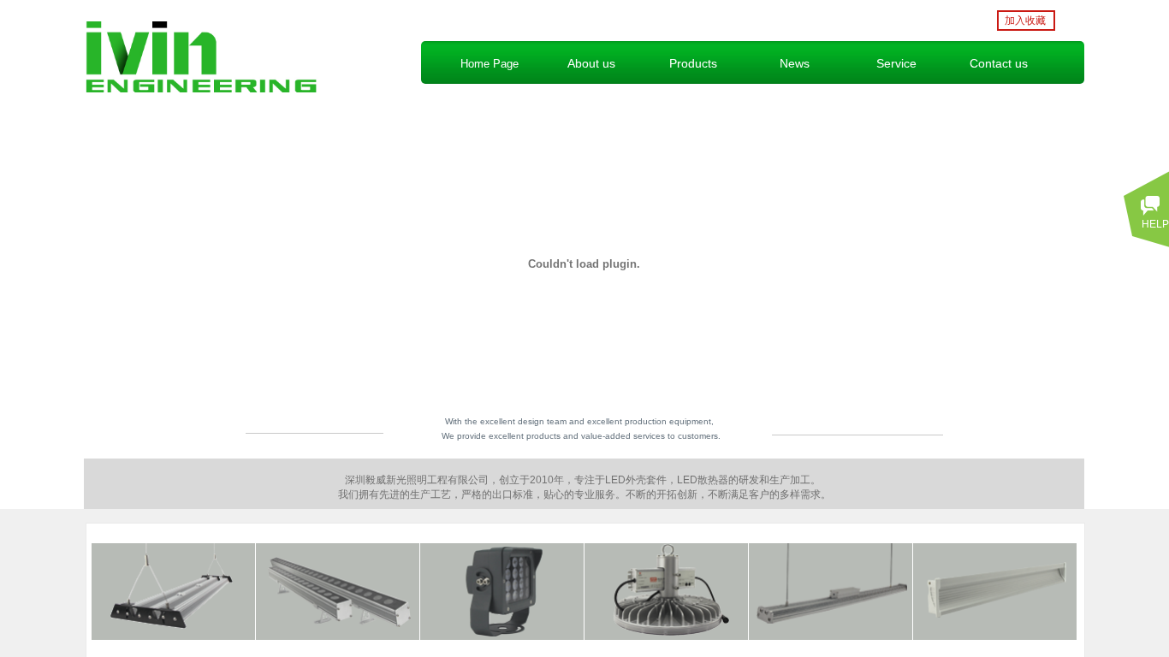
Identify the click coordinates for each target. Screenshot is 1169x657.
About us (591, 63)
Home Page (489, 63)
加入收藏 (1025, 21)
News (795, 63)
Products (693, 63)
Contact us (999, 63)
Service (896, 63)
